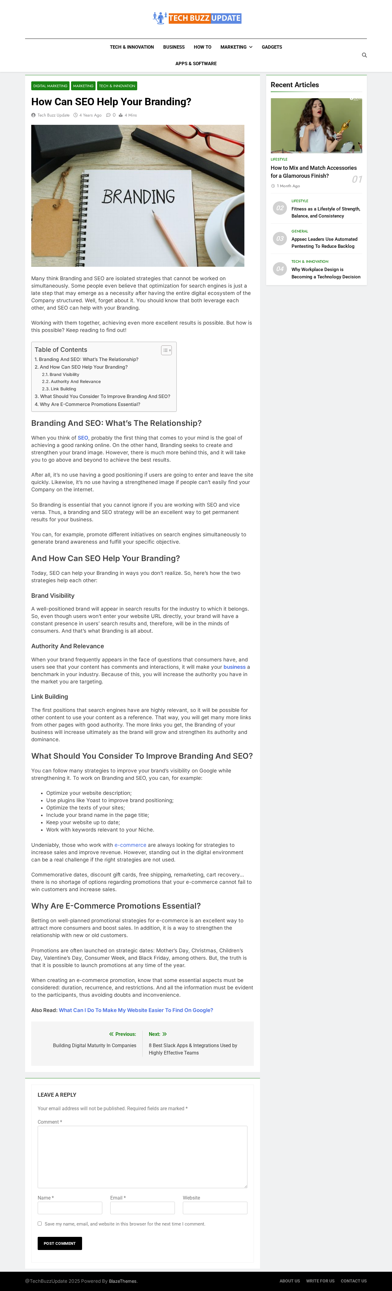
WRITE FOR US (320, 1281)
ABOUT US (290, 1281)
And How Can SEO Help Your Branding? (84, 367)
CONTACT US (354, 1281)
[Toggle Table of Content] (163, 350)
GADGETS (272, 47)
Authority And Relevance (76, 381)
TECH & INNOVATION (132, 47)
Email (118, 1198)
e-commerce (130, 845)
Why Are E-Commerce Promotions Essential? (90, 404)
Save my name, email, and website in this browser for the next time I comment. (125, 1224)
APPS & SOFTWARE (196, 63)
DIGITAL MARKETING (50, 85)
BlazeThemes (123, 1281)
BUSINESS (174, 47)
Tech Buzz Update (54, 115)
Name (46, 1198)
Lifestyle (279, 159)
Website (191, 1198)
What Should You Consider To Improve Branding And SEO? (105, 396)
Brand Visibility (64, 374)
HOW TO (202, 47)
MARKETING (234, 47)
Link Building (63, 388)
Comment (50, 1122)
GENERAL (300, 231)
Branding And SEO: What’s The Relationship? (88, 359)
